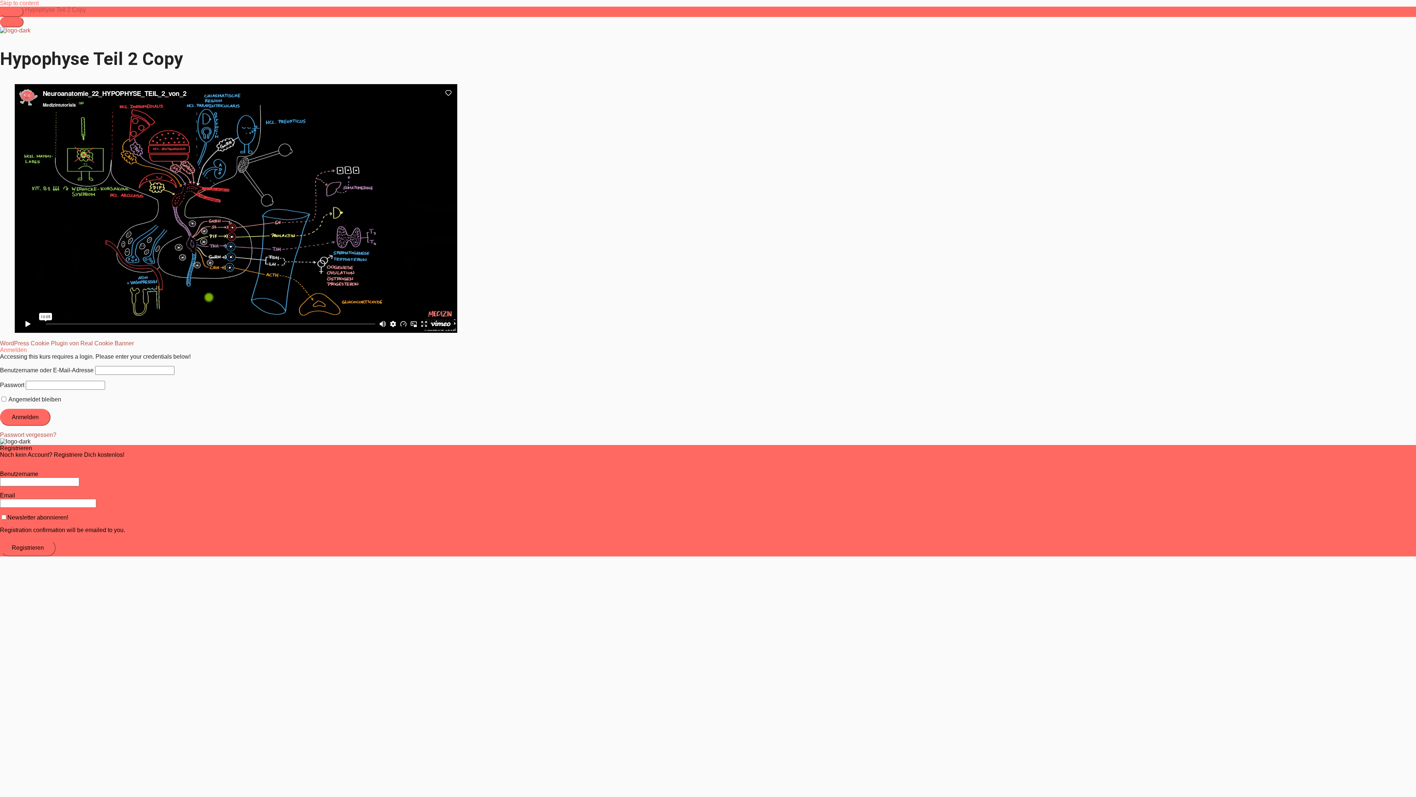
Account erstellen (22, 461)
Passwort (12, 385)
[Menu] (12, 22)
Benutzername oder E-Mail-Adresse (47, 370)
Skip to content (19, 3)
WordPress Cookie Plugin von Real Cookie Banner (67, 343)
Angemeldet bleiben (34, 399)
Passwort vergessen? (28, 435)
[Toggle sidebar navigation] (12, 12)
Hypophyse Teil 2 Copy (55, 10)
